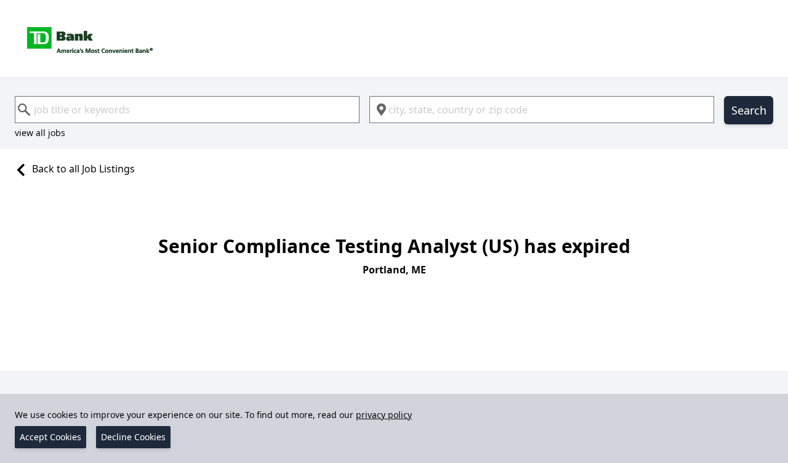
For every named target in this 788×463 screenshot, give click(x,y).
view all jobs (40, 133)
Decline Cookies (133, 437)
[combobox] (187, 109)
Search (748, 110)
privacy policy (384, 415)
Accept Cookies (50, 437)
